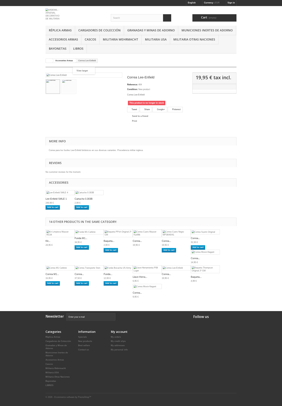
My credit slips (118, 341)
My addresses (118, 345)
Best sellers (84, 345)
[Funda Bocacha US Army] (118, 267)
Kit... (48, 241)
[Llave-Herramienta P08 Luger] (147, 269)
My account (119, 332)
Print (134, 121)
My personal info (119, 349)
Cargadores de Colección (99, 30)
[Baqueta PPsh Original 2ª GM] (118, 233)
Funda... (108, 274)
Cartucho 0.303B (84, 198)
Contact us (83, 349)
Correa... (137, 241)
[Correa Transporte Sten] (89, 267)
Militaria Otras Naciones (194, 39)
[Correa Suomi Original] (205, 231)
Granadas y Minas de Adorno (151, 30)
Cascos (90, 39)
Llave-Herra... (140, 276)
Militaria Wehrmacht (120, 39)
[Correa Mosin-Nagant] (205, 252)
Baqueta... (109, 241)
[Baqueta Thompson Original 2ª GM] (205, 269)
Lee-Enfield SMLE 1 (56, 198)
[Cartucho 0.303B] (89, 192)
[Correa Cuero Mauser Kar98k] (147, 233)
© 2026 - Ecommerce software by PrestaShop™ (68, 397)
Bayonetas (57, 48)
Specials (82, 337)
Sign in (231, 2)
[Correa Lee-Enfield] (53, 86)
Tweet (134, 109)
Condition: (132, 89)
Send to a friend (140, 116)
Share (147, 109)
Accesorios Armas (63, 39)
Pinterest (176, 109)
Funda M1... (81, 238)
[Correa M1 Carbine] (60, 267)
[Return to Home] (49, 61)
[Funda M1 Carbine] (89, 231)
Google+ (160, 109)
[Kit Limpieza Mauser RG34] (60, 233)
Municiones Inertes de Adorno (207, 30)
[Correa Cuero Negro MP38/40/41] (176, 233)
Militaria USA (156, 39)
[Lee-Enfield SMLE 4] (60, 192)
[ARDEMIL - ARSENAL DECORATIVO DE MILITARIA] (76, 14)
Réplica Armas (60, 30)
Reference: (132, 84)
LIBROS (78, 48)
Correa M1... (52, 274)
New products (85, 341)
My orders (116, 337)
